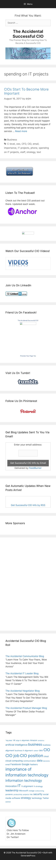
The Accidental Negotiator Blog (22, 690)
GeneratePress (28, 855)
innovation (11, 786)
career (36, 751)
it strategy (38, 786)
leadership (11, 790)
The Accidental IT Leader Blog (21, 673)
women (8, 802)
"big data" (9, 740)
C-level (11, 143)
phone (34, 148)
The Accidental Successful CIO (28, 34)
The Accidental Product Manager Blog (26, 708)
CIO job (12, 755)
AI (14, 740)
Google (25, 764)
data (39, 760)
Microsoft (23, 790)
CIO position (31, 755)
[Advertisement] (13, 583)
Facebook (15, 764)
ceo (18, 143)
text (39, 152)
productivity (18, 794)
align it (18, 740)
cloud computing (14, 760)
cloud (46, 756)
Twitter (46, 798)
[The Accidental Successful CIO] (28, 324)
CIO (29, 143)
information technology (23, 780)
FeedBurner (35, 468)
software (16, 798)
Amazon (33, 740)
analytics (41, 740)
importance (10, 148)
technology (37, 798)
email (36, 143)
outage (31, 791)
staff (22, 152)
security (37, 794)
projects (26, 794)
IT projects (23, 148)
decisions (46, 761)
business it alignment (24, 750)
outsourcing (39, 791)
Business (12, 139)
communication (29, 761)
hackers (34, 764)
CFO (24, 143)
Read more (21, 131)
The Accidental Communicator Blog (24, 656)
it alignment (27, 786)
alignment (25, 740)
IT (19, 785)
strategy (31, 152)
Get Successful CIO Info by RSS (28, 505)
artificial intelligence (16, 744)
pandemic (9, 794)
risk (31, 794)
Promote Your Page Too (28, 356)
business (35, 744)
